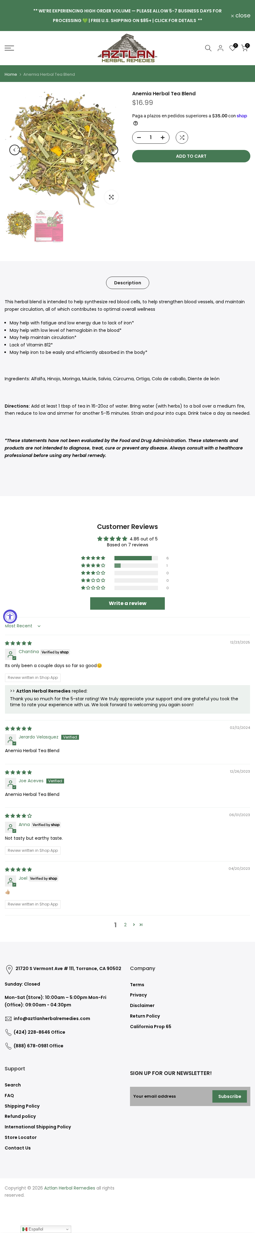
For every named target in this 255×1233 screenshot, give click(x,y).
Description (127, 283)
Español (35, 1229)
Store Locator (21, 1137)
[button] (93, 558)
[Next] (113, 150)
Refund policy (20, 1116)
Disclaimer (142, 1005)
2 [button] (125, 925)
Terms (137, 985)
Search (13, 1085)
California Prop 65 (150, 1026)
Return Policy (145, 1016)
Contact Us (18, 1148)
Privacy (138, 995)
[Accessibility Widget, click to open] (10, 617)
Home (11, 74)
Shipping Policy (22, 1106)
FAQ (9, 1095)
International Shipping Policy (38, 1127)
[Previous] (14, 150)
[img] (18, 643)
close (15, 15)
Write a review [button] (127, 603)
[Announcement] (127, 15)
